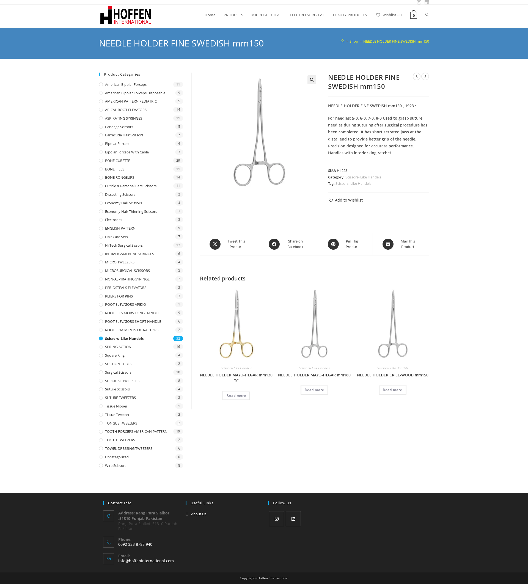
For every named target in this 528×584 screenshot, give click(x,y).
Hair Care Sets (116, 236)
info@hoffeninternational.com (146, 560)
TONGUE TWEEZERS (121, 423)
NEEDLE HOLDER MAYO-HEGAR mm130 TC (236, 377)
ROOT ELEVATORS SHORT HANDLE (133, 321)
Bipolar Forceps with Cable (127, 152)
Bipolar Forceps (117, 143)
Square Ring (115, 355)
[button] (311, 79)
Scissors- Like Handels (363, 177)
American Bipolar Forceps (126, 84)
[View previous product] (416, 76)
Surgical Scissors (118, 372)
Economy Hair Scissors (123, 202)
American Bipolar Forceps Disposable (135, 92)
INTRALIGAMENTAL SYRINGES (129, 253)
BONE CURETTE (117, 160)
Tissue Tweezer (117, 414)
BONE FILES (114, 169)
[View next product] (425, 76)
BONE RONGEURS (119, 177)
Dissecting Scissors (120, 194)
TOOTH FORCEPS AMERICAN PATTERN (136, 431)
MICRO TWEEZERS (119, 262)
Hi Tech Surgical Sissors (124, 245)
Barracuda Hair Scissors (124, 135)
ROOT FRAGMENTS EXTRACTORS (131, 329)
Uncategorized (117, 456)
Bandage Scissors (119, 126)
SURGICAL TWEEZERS (122, 380)
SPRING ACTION (118, 346)
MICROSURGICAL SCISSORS (127, 270)
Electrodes (113, 219)
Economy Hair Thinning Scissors (131, 211)
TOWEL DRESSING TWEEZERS (128, 448)
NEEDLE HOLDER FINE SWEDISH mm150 (396, 41)
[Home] (342, 41)
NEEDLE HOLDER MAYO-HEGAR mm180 (314, 375)
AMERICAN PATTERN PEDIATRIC (131, 101)
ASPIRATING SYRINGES (123, 118)
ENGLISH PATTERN (120, 228)
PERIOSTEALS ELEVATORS (125, 287)
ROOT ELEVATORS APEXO (125, 304)
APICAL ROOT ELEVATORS (126, 109)
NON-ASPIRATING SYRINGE (127, 279)
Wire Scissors (115, 465)
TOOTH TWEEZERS (120, 439)
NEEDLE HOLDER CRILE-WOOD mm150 (392, 375)
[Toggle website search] (427, 15)
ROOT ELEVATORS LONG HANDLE (132, 312)
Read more (236, 395)
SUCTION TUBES (118, 363)
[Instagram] (276, 518)
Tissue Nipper (116, 406)
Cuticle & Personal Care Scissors (130, 185)
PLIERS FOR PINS (119, 296)
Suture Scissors (117, 389)
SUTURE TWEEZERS (120, 397)
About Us (198, 513)
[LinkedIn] (293, 518)
